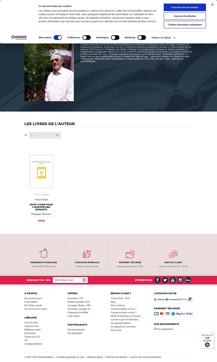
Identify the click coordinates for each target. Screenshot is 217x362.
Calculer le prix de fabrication (124, 319)
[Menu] (212, 334)
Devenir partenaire (76, 329)
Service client (173, 262)
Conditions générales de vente (70, 357)
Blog (113, 302)
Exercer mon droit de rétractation (145, 357)
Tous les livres (31, 322)
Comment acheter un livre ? (123, 312)
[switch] (86, 37)
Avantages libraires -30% (79, 305)
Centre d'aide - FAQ (120, 298)
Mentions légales (95, 357)
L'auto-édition (30, 302)
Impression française (43, 262)
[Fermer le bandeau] (212, 5)
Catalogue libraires (33, 343)
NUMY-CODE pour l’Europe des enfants (41, 207)
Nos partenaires (75, 333)
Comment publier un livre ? (123, 309)
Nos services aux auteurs (35, 309)
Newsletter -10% (75, 298)
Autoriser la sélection (185, 16)
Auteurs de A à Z (32, 336)
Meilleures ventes (32, 329)
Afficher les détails (161, 37)
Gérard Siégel (41, 199)
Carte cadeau (74, 316)
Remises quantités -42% (79, 302)
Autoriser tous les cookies (184, 7)
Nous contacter (118, 305)
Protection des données (116, 357)
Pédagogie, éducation (41, 214)
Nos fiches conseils (33, 305)
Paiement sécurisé (130, 262)
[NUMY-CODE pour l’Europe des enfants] (41, 171)
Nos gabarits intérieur (121, 323)
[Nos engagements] (173, 329)
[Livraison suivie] (173, 300)
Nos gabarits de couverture (123, 326)
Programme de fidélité (78, 312)
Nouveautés (29, 333)
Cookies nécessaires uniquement (185, 24)
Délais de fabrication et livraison (126, 316)
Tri (25, 135)
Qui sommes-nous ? (33, 298)
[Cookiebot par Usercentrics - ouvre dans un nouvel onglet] (19, 37)
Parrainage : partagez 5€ (79, 309)
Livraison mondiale (87, 262)
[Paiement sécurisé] (173, 315)
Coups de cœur (31, 326)
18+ (26, 340)
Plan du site (116, 330)
